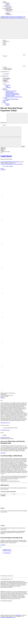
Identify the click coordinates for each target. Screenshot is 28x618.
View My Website (19, 162)
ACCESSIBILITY (7, 551)
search (2, 149)
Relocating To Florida (10, 94)
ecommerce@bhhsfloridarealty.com (8, 616)
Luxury (4, 87)
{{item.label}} (9, 7)
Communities (6, 99)
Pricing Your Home (10, 90)
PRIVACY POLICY (7, 549)
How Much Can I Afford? (11, 89)
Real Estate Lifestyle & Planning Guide (14, 95)
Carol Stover (6, 155)
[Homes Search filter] (11, 141)
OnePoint (5, 96)
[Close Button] (11, 130)
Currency (8, 102)
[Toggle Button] (14, 27)
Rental (7, 85)
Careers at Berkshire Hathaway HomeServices (10, 160)
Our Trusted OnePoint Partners (12, 97)
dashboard (8, 3)
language (7, 103)
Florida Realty (18, 614)
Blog (4, 100)
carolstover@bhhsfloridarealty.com (8, 162)
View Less (7, 421)
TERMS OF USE (7, 548)
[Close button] (17, 117)
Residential (8, 83)
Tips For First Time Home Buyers (13, 93)
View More (3, 421)
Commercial (8, 86)
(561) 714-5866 (9, 165)
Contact (4, 101)
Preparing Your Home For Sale (12, 92)
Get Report (3, 494)
